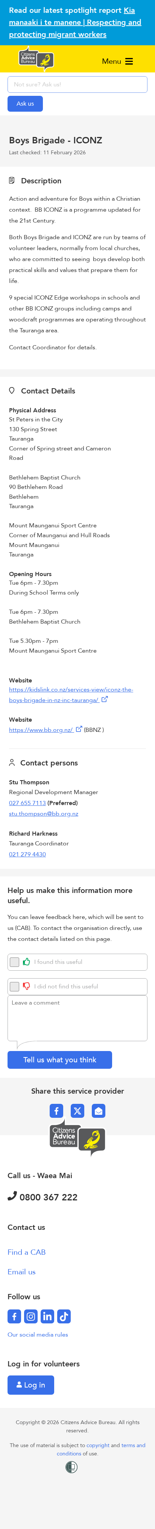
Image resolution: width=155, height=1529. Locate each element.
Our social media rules (38, 1335)
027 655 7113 (27, 803)
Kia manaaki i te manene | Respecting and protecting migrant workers (75, 22)
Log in (33, 1385)
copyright (99, 1445)
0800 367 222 (47, 1197)
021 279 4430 (27, 854)
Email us (22, 1272)
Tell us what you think (59, 1060)
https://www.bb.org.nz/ (41, 730)
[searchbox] (77, 84)
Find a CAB (27, 1252)
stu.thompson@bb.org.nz (43, 814)
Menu (112, 61)
